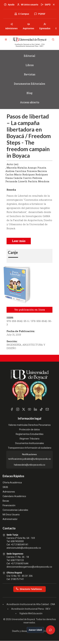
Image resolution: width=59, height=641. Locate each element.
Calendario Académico (14, 496)
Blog (29, 93)
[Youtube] (29, 409)
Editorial (29, 55)
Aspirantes (28, 28)
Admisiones (11, 28)
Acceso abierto (29, 102)
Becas (6, 501)
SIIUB (5, 487)
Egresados (44, 28)
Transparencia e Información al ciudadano (29, 447)
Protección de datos (29, 429)
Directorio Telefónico (31, 589)
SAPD (47, 4)
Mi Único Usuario (11, 514)
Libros (30, 65)
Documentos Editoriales (29, 83)
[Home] (29, 39)
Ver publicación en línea (29, 309)
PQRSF (41, 14)
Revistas (29, 74)
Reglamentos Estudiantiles (29, 434)
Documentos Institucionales (29, 443)
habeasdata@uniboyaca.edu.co (29, 464)
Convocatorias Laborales (15, 510)
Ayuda (11, 4)
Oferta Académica (12, 482)
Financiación (9, 505)
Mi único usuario (29, 4)
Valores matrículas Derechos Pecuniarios (29, 425)
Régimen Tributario (29, 438)
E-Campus (23, 14)
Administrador (10, 519)
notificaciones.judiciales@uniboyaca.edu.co (29, 459)
